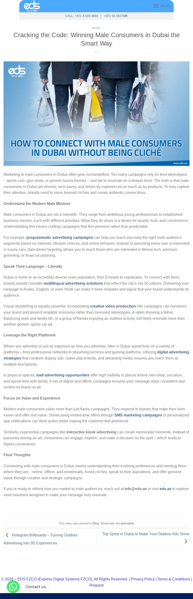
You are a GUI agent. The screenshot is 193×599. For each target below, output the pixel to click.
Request (96, 585)
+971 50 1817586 (116, 16)
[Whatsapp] (13, 586)
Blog (96, 28)
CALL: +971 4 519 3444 (81, 16)
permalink (127, 523)
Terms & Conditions (173, 579)
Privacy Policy (143, 579)
